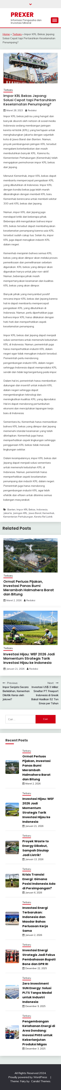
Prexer (22, 14)
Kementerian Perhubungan (18, 516)
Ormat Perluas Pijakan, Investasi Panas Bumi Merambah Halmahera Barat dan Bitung (28, 588)
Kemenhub (48, 513)
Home (6, 34)
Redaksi (32, 110)
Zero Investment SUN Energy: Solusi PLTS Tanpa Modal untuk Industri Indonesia (37, 992)
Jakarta (7, 513)
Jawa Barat (34, 513)
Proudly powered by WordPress (28, 1077)
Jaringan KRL (20, 513)
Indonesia (42, 509)
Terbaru (17, 34)
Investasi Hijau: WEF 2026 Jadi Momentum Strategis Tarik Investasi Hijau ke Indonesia (29, 658)
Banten (11, 509)
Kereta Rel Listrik (43, 516)
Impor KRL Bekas (26, 509)
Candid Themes (40, 1081)
